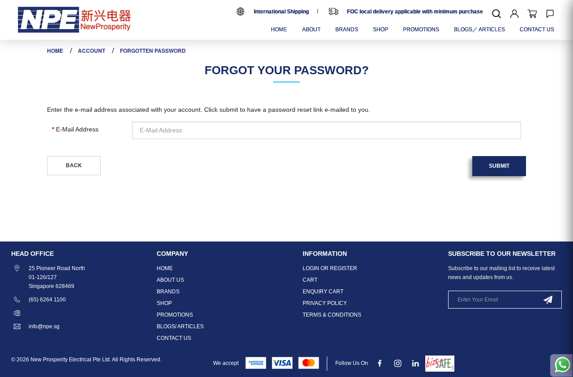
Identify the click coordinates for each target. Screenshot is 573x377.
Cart (310, 280)
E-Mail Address (77, 129)
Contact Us (174, 338)
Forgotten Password (153, 51)
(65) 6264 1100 (47, 300)
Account (91, 51)
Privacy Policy (325, 303)
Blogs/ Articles (180, 326)
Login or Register (330, 268)
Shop (164, 303)
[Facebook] (380, 363)
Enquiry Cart (323, 291)
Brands (168, 291)
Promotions (175, 315)
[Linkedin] (416, 363)
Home (55, 51)
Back (74, 165)
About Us (170, 280)
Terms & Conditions (332, 315)
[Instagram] (398, 363)
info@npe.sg (44, 326)
